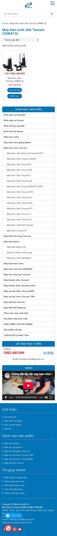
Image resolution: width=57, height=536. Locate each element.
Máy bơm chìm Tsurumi (15, 148)
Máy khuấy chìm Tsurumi (16, 280)
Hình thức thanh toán (14, 485)
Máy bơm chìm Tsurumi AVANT (21, 159)
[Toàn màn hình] (51, 397)
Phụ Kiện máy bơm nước (16, 318)
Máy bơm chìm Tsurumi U (19, 214)
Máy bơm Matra (11, 241)
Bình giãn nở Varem (14, 120)
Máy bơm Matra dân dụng (19, 252)
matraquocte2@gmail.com (31, 359)
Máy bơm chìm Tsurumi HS (19, 181)
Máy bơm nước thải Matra (19, 258)
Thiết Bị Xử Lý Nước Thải (16, 335)
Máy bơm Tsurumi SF (17, 230)
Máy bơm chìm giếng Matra (17, 142)
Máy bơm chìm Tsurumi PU (19, 208)
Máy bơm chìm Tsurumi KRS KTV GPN (25, 186)
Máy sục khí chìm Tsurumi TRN (19, 296)
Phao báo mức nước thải (16, 313)
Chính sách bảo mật (14, 481)
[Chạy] (6, 397)
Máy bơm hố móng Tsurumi (17, 236)
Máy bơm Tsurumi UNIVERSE (18, 269)
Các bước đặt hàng (13, 489)
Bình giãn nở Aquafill (14, 115)
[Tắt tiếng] (46, 397)
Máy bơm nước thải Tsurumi (20, 225)
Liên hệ (7, 428)
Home (5, 23)
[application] (28, 385)
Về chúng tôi (10, 417)
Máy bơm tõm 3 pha (14, 263)
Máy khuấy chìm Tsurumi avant (19, 285)
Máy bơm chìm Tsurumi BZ (19, 170)
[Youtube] (20, 529)
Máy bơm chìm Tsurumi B (19, 164)
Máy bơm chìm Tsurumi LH (19, 197)
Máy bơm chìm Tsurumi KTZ (20, 192)
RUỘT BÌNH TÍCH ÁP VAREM (18, 324)
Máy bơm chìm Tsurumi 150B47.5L (15, 79)
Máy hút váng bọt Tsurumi (17, 274)
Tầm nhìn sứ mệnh (13, 421)
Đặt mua (14, 96)
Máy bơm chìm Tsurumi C (19, 175)
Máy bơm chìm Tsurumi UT (19, 219)
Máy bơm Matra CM (16, 247)
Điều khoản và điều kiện (15, 477)
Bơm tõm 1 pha (11, 137)
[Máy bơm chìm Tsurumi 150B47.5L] (14, 63)
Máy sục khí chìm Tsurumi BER (19, 291)
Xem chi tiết (14, 90)
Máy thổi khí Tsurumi (14, 302)
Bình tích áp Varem (13, 131)
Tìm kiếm (52, 14)
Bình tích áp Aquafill (14, 126)
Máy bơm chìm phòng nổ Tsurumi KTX (25, 153)
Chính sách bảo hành (14, 493)
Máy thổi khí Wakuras (15, 307)
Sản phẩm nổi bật (13, 329)
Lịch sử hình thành (12, 424)
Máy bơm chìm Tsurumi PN (19, 203)
